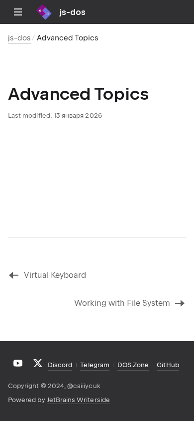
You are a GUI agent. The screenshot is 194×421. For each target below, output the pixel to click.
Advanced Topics (67, 37)
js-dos (19, 37)
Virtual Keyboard (55, 275)
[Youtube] (18, 363)
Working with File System (122, 303)
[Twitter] (38, 363)
